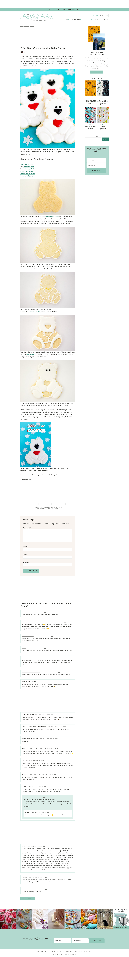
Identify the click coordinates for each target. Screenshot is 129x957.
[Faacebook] (91, 15)
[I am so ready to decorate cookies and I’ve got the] (89, 919)
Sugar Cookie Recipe (27, 174)
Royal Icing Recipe (26, 176)
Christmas (35, 504)
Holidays (76, 19)
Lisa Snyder (29, 52)
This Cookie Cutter (26, 164)
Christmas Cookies (45, 504)
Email (25, 554)
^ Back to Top (39, 951)
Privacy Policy (88, 951)
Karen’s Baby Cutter (52, 216)
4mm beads (30, 354)
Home (71, 15)
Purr (75, 954)
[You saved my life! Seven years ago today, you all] (8, 919)
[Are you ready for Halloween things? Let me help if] (40, 919)
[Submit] (107, 15)
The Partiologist (28, 636)
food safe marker (34, 312)
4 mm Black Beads (26, 171)
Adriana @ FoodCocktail (30, 748)
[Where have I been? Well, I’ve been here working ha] (72, 919)
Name (25, 546)
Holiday (62, 504)
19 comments (41, 508)
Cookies (64, 19)
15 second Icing (30, 169)
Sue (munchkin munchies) (30, 657)
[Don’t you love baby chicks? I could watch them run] (56, 919)
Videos (97, 19)
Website (26, 562)
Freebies (87, 15)
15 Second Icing (28, 166)
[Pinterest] (95, 15)
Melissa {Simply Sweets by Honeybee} (34, 726)
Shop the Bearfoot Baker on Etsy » (64, 9)
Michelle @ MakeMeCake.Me (31, 672)
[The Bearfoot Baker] (37, 17)
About (76, 15)
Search (96, 136)
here (60, 475)
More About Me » (97, 71)
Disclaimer (69, 951)
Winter (68, 504)
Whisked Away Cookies (29, 774)
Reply (45, 612)
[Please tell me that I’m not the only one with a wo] (24, 919)
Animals (32, 26)
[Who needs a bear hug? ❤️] (105, 919)
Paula (24, 648)
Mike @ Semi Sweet (28, 714)
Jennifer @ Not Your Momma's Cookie (34, 621)
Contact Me (60, 951)
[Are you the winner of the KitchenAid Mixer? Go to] (121, 919)
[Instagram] (93, 15)
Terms (80, 951)
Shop (106, 19)
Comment (27, 528)
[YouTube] (97, 15)
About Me (53, 951)
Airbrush (90, 98)
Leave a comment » (53, 508)
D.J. (23, 760)
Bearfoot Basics (103, 98)
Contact (81, 15)
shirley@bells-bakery (29, 681)
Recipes (87, 19)
